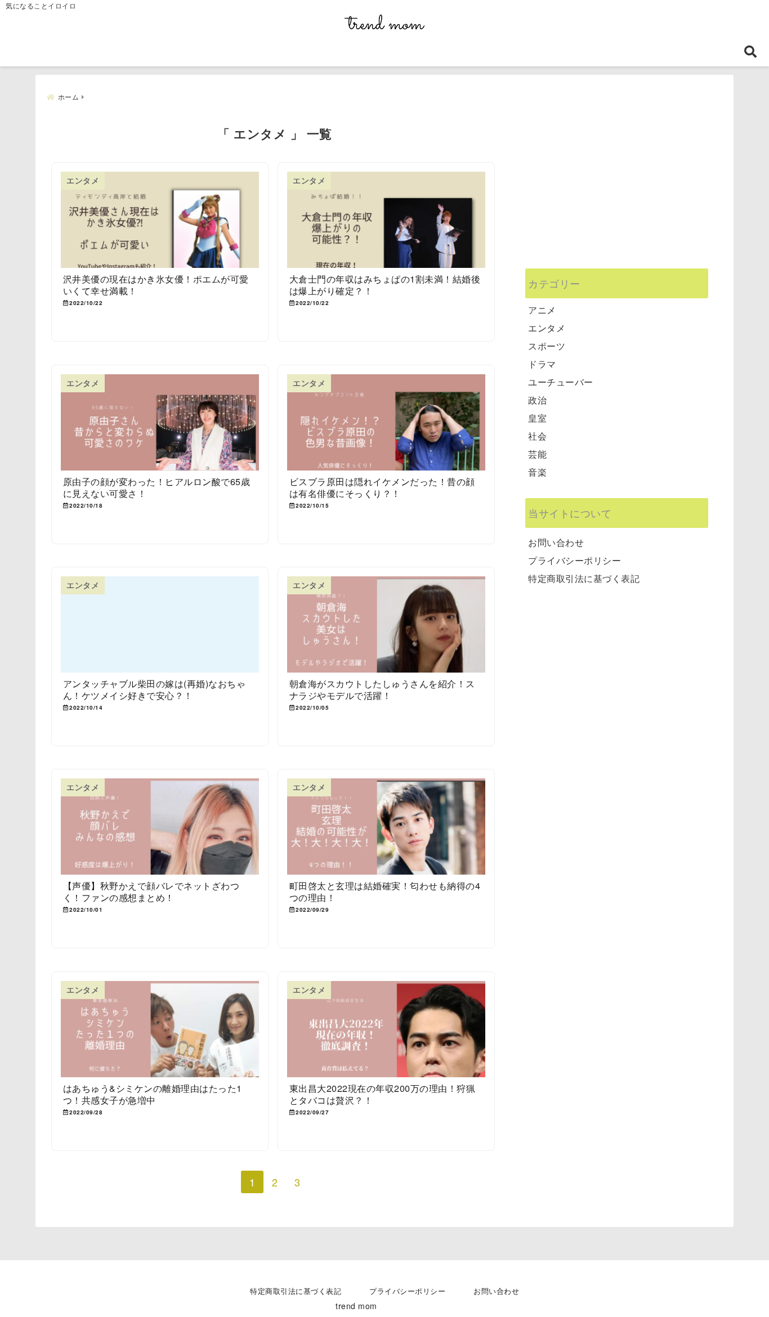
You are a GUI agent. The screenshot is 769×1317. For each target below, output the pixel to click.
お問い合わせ (556, 542)
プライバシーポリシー (574, 560)
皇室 (537, 417)
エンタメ (546, 327)
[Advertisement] (616, 187)
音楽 (537, 471)
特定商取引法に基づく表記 (584, 578)
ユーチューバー (560, 381)
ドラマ (542, 363)
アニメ (542, 309)
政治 (537, 399)
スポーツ (546, 345)
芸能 (537, 453)
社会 (537, 435)
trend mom (356, 1305)
